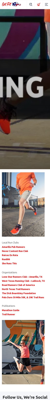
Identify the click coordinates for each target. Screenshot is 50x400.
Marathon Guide (10, 310)
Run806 (6, 259)
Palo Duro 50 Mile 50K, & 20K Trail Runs (23, 297)
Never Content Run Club (15, 251)
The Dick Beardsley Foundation (19, 293)
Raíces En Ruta (10, 255)
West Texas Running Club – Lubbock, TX (23, 281)
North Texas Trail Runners (16, 289)
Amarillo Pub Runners (13, 247)
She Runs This (9, 263)
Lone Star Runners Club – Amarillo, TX (22, 276)
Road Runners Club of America (18, 285)
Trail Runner (8, 314)
